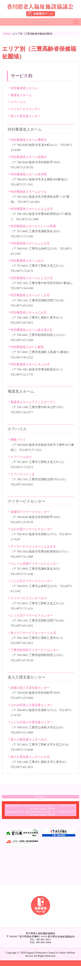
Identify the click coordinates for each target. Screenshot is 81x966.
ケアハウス (18, 102)
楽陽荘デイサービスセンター (30, 511)
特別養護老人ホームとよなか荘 (32, 278)
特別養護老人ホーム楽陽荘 (29, 157)
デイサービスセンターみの (29, 598)
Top (77, 962)
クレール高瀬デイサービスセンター (35, 563)
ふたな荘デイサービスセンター (32, 581)
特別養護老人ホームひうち (29, 191)
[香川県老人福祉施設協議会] (40, 8)
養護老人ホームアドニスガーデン (33, 402)
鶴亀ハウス (18, 439)
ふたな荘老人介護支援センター (32, 722)
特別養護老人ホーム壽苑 (27, 347)
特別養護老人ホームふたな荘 (30, 243)
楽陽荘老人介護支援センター (30, 687)
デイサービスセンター (26, 109)
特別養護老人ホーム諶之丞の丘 (32, 329)
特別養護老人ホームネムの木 (30, 364)
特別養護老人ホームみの (27, 260)
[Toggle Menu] (76, 22)
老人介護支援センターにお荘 (30, 756)
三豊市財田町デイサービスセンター (35, 650)
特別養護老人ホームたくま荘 (30, 295)
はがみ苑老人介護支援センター (32, 705)
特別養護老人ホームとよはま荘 (32, 208)
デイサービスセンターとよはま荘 (33, 546)
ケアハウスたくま (23, 474)
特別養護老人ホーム (24, 88)
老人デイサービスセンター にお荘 (34, 632)
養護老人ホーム (21, 95)
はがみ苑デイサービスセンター (32, 529)
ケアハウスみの (21, 456)
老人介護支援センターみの (29, 739)
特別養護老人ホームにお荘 (29, 312)
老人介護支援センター (26, 116)
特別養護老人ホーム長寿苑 (29, 174)
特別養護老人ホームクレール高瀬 (33, 226)
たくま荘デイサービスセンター (32, 615)
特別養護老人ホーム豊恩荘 (29, 139)
